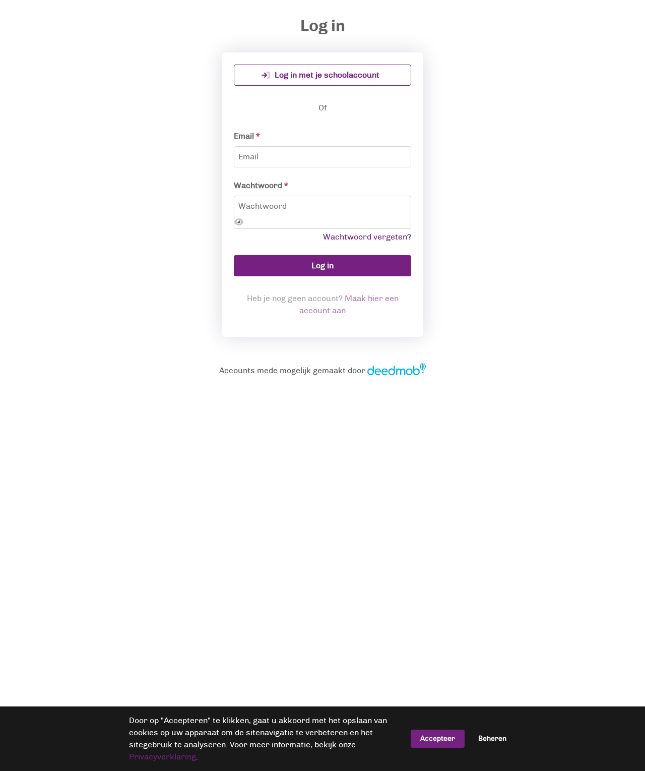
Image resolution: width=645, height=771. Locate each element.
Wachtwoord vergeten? (367, 237)
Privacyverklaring (162, 756)
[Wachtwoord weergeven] (238, 222)
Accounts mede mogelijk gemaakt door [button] (322, 370)
